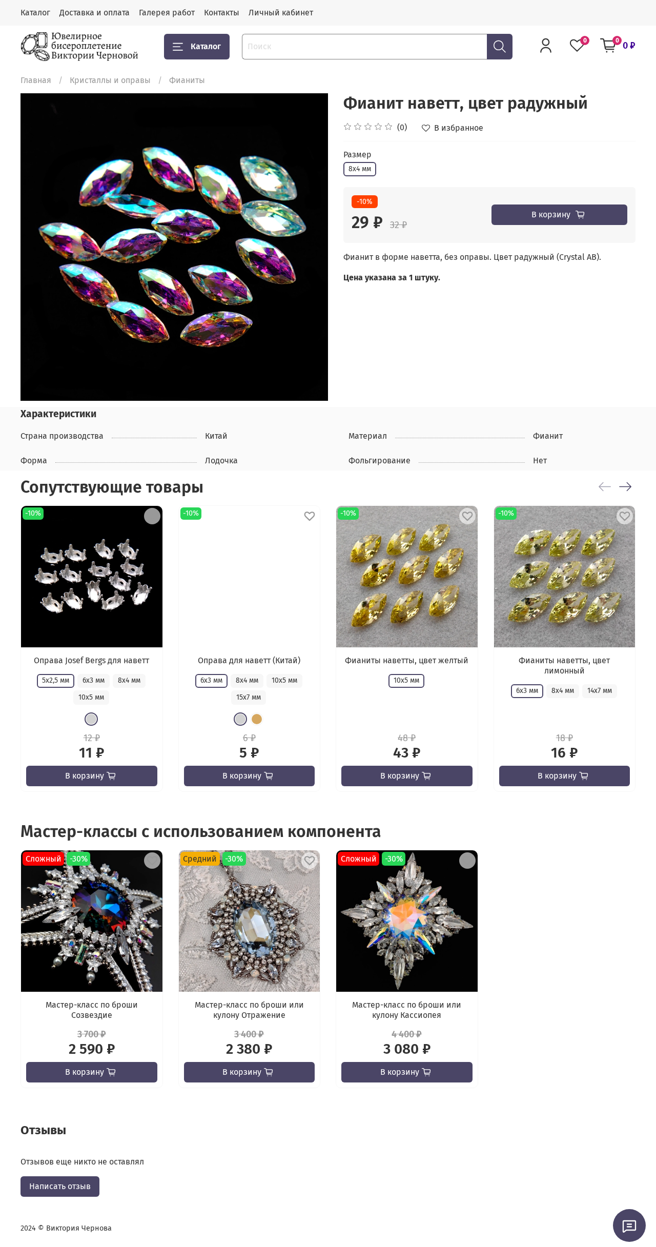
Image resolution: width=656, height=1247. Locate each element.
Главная (35, 80)
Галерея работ (167, 12)
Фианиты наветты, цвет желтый (406, 660)
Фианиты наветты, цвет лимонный (564, 666)
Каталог (35, 12)
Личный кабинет (281, 12)
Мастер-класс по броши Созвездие (92, 1009)
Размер (357, 154)
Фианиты (187, 80)
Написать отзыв (60, 1186)
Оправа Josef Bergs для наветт (91, 660)
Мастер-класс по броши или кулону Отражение (249, 1009)
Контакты (221, 12)
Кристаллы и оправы (110, 80)
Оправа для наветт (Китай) (249, 660)
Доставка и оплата (94, 12)
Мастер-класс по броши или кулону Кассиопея (406, 1009)
